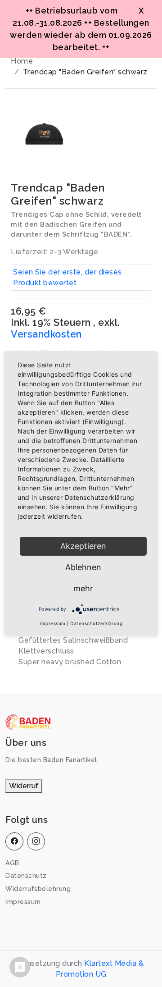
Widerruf (24, 785)
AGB (12, 863)
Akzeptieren (83, 546)
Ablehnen (83, 567)
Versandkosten (46, 334)
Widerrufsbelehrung (38, 888)
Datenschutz (26, 875)
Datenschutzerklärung (96, 623)
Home (22, 61)
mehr (83, 588)
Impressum (23, 901)
